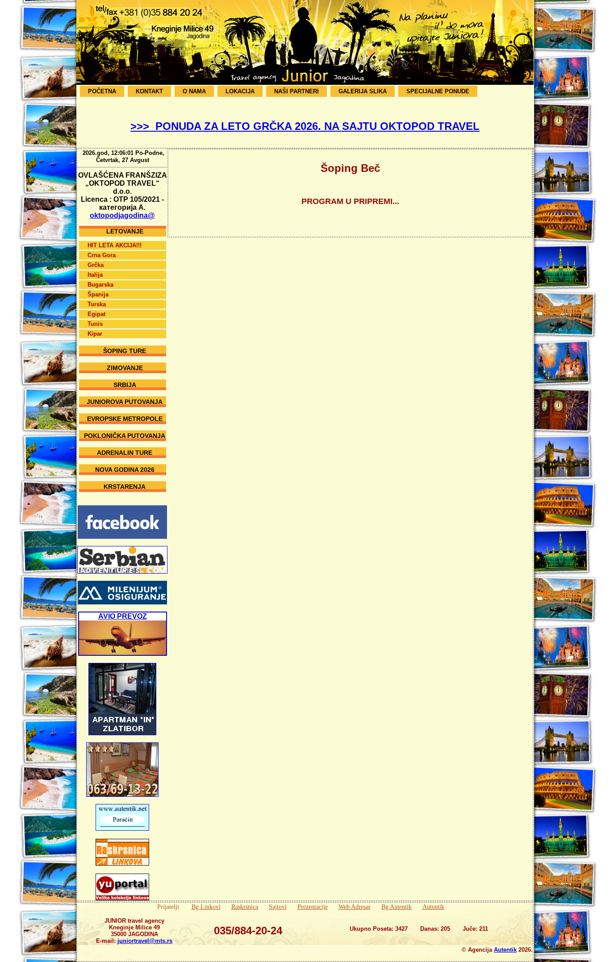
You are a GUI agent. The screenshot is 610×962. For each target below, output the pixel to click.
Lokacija (240, 91)
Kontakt (149, 91)
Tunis (95, 324)
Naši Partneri (296, 91)
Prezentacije (312, 906)
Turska (97, 304)
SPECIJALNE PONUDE (437, 91)
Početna (102, 91)
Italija (95, 274)
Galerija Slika (362, 91)
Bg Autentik (396, 906)
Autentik (433, 906)
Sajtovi (278, 906)
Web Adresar (354, 906)
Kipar (95, 333)
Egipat (96, 314)
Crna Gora (102, 255)
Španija (98, 294)
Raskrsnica (244, 906)
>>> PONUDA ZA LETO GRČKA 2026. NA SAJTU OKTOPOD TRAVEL (305, 126)
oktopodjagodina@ (122, 215)
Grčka (96, 265)
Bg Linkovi (206, 906)
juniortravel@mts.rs (144, 940)
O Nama (194, 91)
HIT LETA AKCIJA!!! (115, 245)
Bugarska (100, 284)
